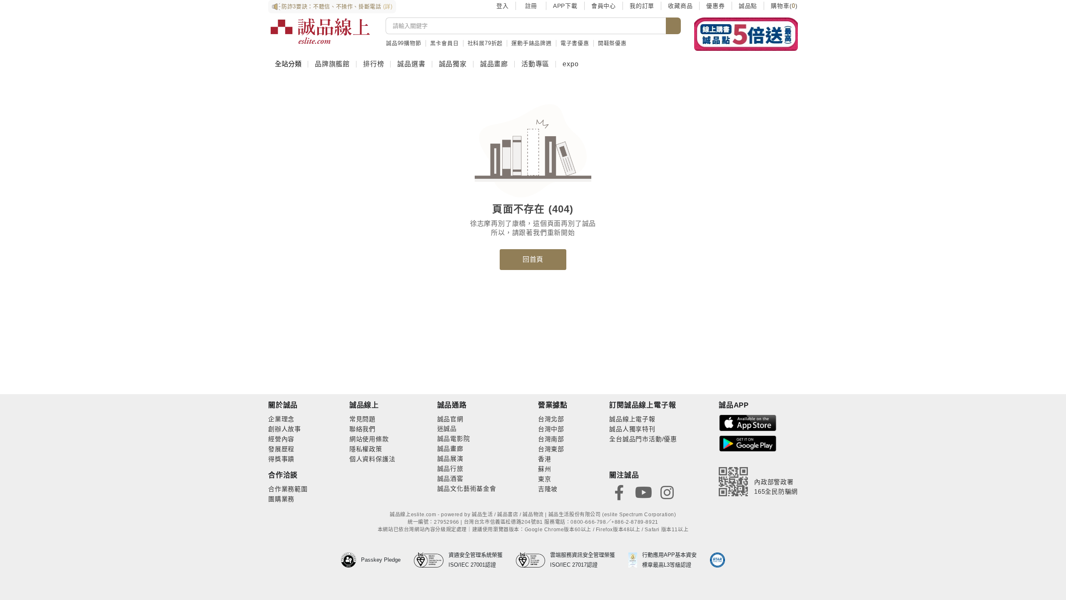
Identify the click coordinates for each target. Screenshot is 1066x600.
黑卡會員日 (444, 43)
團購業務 (281, 498)
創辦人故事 (284, 428)
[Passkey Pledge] (351, 560)
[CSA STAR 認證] (717, 560)
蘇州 (544, 468)
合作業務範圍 (288, 488)
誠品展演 (450, 458)
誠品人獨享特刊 (632, 428)
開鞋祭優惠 (612, 43)
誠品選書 (411, 64)
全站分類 (288, 64)
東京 (544, 478)
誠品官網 (450, 418)
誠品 (450, 428)
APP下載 (565, 5)
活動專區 (535, 64)
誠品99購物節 (403, 43)
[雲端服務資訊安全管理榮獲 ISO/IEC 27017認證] (533, 560)
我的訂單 (642, 5)
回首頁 (533, 259)
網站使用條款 (369, 438)
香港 (544, 458)
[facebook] (619, 491)
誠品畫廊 (494, 64)
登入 (502, 5)
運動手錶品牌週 (531, 43)
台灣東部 (551, 448)
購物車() (784, 5)
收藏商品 (680, 5)
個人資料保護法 (372, 458)
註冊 (531, 5)
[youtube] (643, 491)
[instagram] (667, 491)
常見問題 (362, 418)
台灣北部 (551, 418)
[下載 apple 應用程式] (748, 422)
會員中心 (603, 5)
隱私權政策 (365, 448)
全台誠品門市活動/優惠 (643, 438)
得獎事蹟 (281, 458)
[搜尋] (673, 26)
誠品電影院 (453, 438)
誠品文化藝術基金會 (466, 488)
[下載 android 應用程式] (748, 443)
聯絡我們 (362, 428)
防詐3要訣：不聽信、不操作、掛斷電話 (337, 6)
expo (570, 64)
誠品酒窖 (450, 478)
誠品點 (748, 5)
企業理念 (281, 418)
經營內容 (281, 438)
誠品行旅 (450, 468)
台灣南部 (551, 438)
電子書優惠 (574, 43)
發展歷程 (281, 448)
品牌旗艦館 (332, 64)
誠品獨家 (453, 64)
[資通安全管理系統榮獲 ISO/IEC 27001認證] (431, 560)
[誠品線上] (320, 31)
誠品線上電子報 (632, 418)
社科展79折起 (485, 43)
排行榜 (373, 64)
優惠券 (715, 5)
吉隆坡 (548, 488)
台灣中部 (551, 428)
